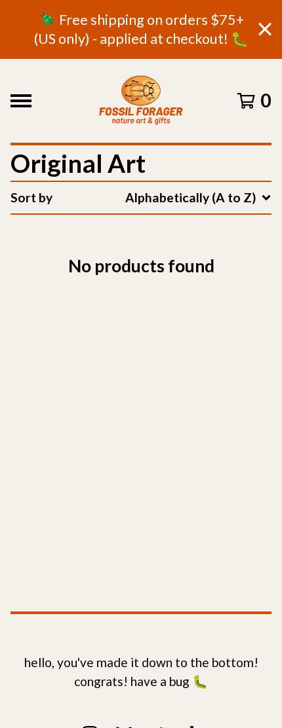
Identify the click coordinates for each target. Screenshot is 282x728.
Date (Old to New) (180, 377)
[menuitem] (141, 197)
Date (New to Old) (180, 353)
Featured (154, 232)
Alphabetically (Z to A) (193, 329)
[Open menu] (20, 101)
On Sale (150, 256)
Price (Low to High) (183, 401)
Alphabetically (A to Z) (193, 304)
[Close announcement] (265, 29)
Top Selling (159, 281)
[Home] (141, 100)
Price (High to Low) (183, 425)
